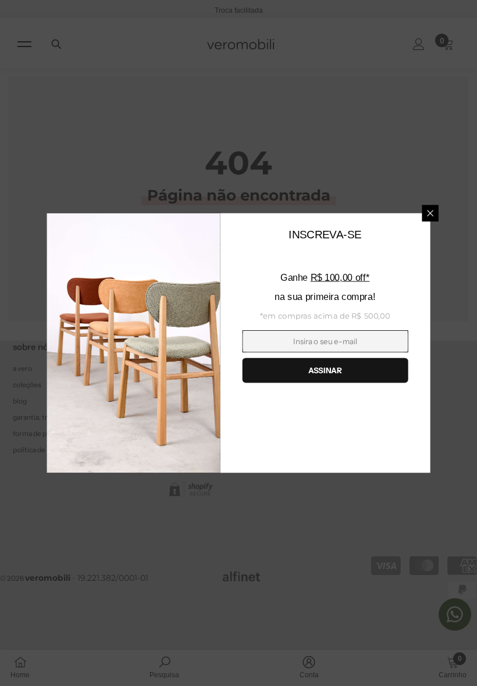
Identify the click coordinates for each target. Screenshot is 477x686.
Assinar (324, 370)
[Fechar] (430, 213)
